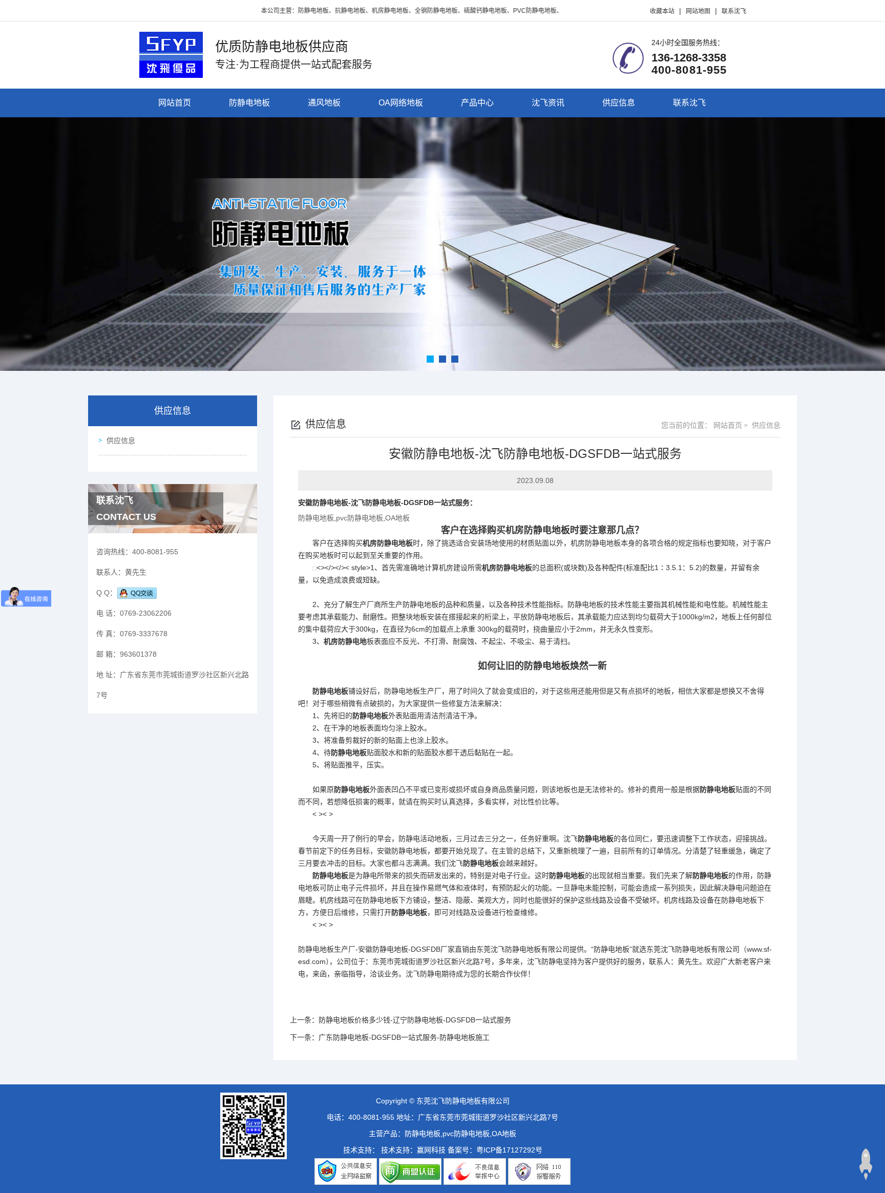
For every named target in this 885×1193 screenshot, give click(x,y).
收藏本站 (662, 11)
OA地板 (397, 518)
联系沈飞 (734, 11)
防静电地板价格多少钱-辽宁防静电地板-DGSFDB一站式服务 (415, 1020)
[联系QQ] (137, 593)
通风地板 (324, 102)
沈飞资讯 (548, 102)
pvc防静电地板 (359, 518)
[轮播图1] (442, 244)
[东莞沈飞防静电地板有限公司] (171, 54)
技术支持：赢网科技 (413, 1150)
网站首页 (174, 102)
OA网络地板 (400, 102)
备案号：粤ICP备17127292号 (495, 1150)
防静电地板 (249, 102)
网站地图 (698, 11)
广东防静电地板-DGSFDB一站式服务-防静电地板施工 (404, 1037)
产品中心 (477, 102)
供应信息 (618, 102)
